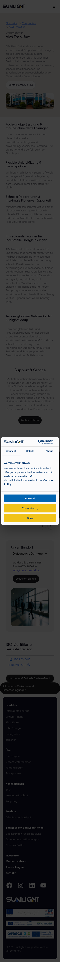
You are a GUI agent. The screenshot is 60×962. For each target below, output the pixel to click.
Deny (30, 518)
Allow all (30, 498)
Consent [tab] (11, 451)
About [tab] (49, 451)
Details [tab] (30, 451)
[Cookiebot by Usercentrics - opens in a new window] (39, 442)
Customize (28, 508)
